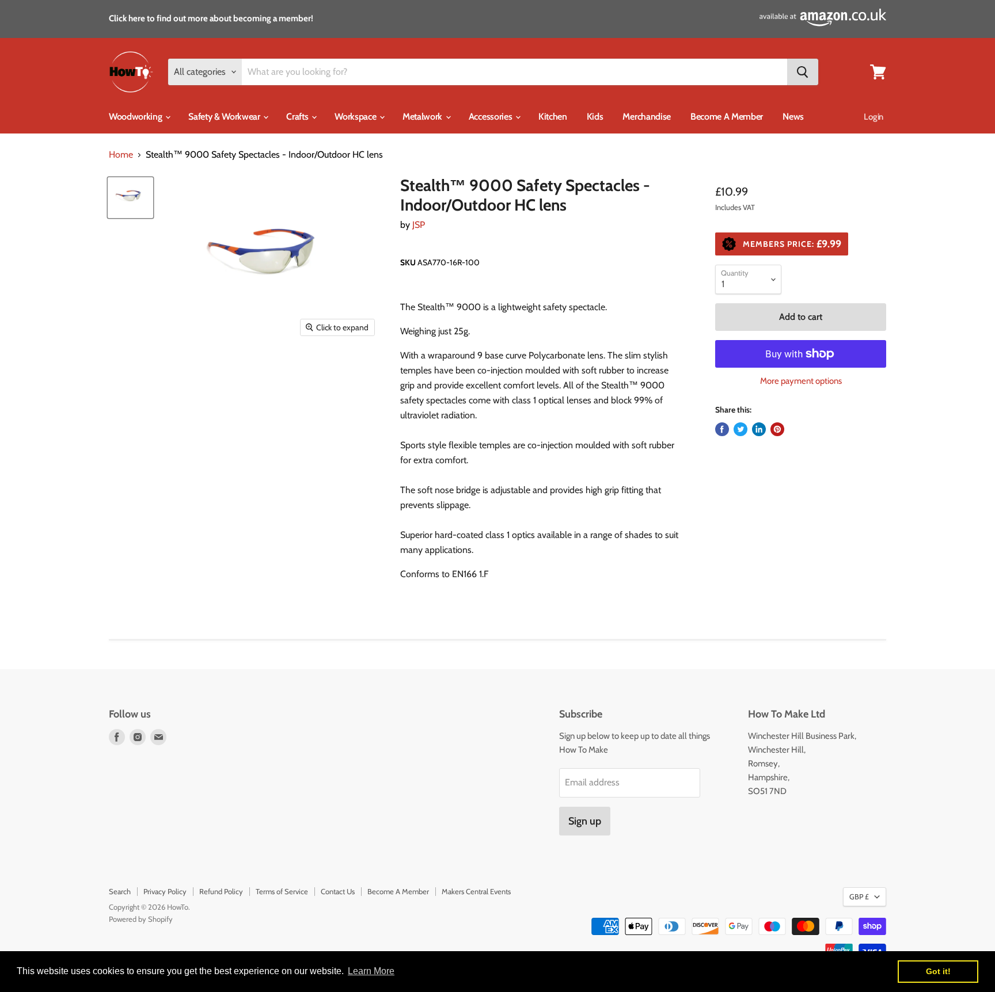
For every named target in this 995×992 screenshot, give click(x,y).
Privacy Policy (165, 891)
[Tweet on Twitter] (740, 429)
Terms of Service (282, 891)
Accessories (491, 116)
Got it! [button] (938, 971)
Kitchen (552, 116)
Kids (595, 116)
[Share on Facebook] (722, 429)
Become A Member (726, 116)
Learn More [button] (371, 971)
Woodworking (136, 116)
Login (873, 117)
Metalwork (423, 116)
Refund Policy (221, 891)
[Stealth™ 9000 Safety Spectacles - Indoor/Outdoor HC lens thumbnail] (130, 197)
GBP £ (859, 896)
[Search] (802, 72)
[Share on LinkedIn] (759, 429)
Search (120, 891)
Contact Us (338, 891)
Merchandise (646, 116)
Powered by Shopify (141, 919)
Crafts (298, 116)
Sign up (584, 821)
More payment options (801, 381)
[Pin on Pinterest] (777, 429)
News (793, 116)
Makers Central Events (476, 891)
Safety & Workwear (225, 116)
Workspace (356, 116)
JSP (418, 224)
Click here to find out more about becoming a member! (211, 18)
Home (121, 155)
